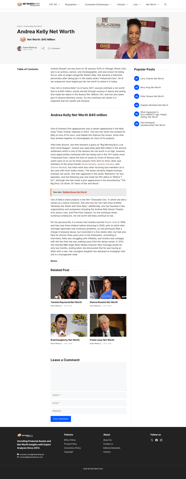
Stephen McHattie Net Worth (154, 105)
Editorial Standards (111, 448)
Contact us (108, 444)
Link (50, 48)
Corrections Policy (72, 448)
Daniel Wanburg (30, 47)
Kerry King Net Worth (150, 87)
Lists (135, 4)
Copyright (68, 452)
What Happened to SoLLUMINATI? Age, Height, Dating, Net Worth (153, 114)
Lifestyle (121, 4)
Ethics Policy (70, 440)
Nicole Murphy (88, 164)
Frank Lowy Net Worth (102, 340)
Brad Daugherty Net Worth (65, 340)
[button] (165, 4)
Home (19, 26)
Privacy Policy (70, 444)
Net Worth (151, 4)
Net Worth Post (96, 469)
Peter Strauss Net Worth (152, 96)
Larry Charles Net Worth (152, 78)
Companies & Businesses (97, 4)
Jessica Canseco (105, 164)
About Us (107, 440)
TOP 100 (53, 4)
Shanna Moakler (59, 167)
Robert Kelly (111, 222)
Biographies (71, 4)
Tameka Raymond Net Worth (66, 302)
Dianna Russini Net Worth (104, 302)
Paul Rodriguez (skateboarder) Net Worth (152, 123)
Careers (107, 452)
